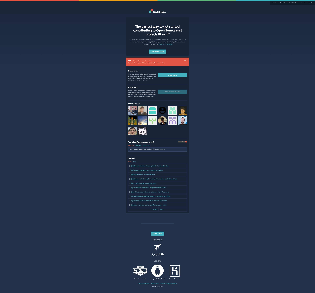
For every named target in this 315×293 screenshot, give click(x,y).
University (282, 3)
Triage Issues (172, 75)
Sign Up (311, 3)
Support (162, 283)
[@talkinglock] (142, 135)
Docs (134, 161)
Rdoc (148, 145)
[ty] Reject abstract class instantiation (143, 174)
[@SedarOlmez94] (132, 135)
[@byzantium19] (152, 114)
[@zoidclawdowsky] (152, 124)
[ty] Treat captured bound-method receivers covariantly (149, 201)
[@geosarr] (172, 114)
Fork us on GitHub (171, 283)
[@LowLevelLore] (132, 124)
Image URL (131, 145)
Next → (162, 209)
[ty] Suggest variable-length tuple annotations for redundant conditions (154, 179)
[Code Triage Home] (157, 11)
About (274, 3)
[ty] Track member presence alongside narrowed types (148, 187)
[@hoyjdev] (182, 114)
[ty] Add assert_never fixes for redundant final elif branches (150, 192)
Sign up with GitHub (157, 51)
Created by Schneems (140, 279)
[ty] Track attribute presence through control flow (147, 170)
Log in (303, 3)
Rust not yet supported (173, 91)
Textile (144, 145)
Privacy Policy (155, 283)
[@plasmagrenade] (182, 124)
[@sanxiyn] (132, 114)
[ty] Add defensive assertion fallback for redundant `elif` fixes (150, 196)
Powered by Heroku (174, 279)
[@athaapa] (162, 124)
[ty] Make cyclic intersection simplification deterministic (149, 205)
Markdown (138, 145)
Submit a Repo (157, 233)
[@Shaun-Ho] (172, 124)
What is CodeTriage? (165, 44)
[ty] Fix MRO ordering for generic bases (143, 183)
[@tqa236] (142, 114)
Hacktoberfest (293, 3)
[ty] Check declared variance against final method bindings (150, 166)
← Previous (154, 209)
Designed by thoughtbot (157, 279)
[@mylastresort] (142, 124)
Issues (129, 161)
